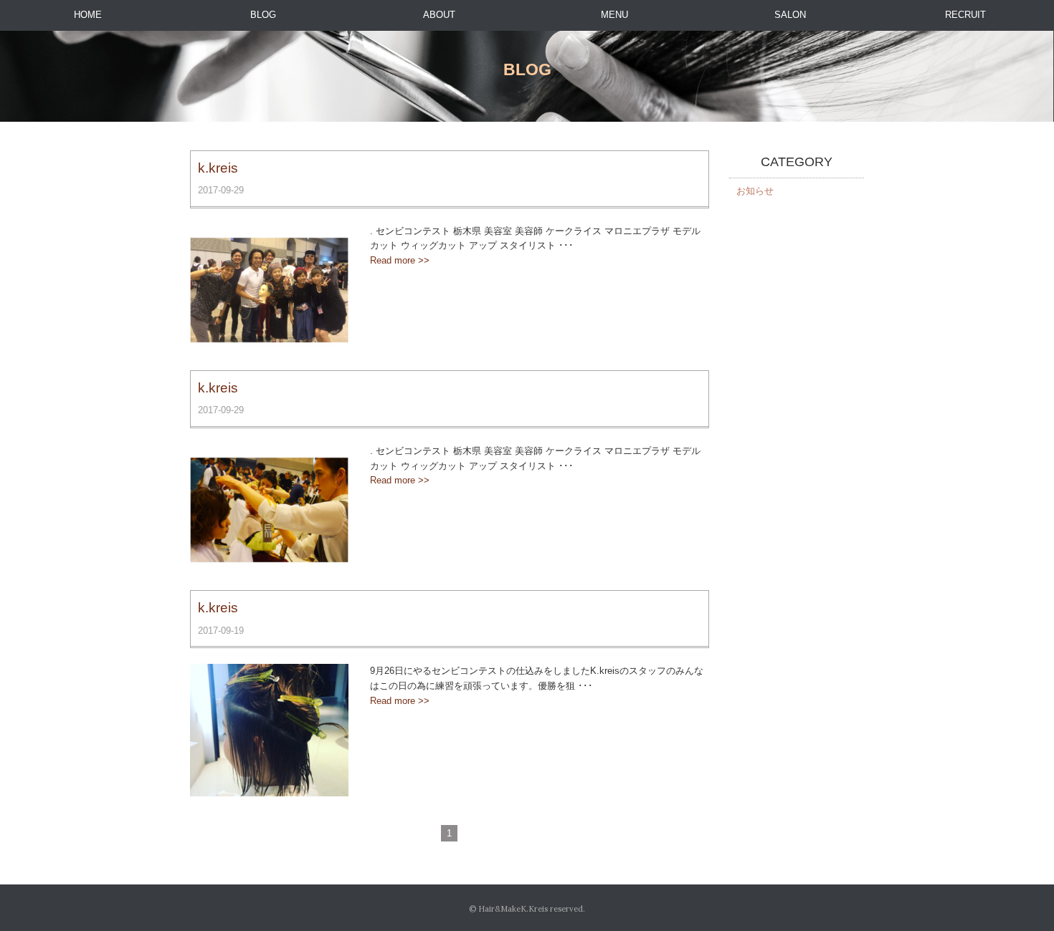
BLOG (263, 14)
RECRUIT (965, 14)
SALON (790, 14)
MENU (614, 14)
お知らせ (755, 190)
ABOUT (439, 14)
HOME (88, 14)
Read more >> (399, 260)
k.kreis (218, 167)
